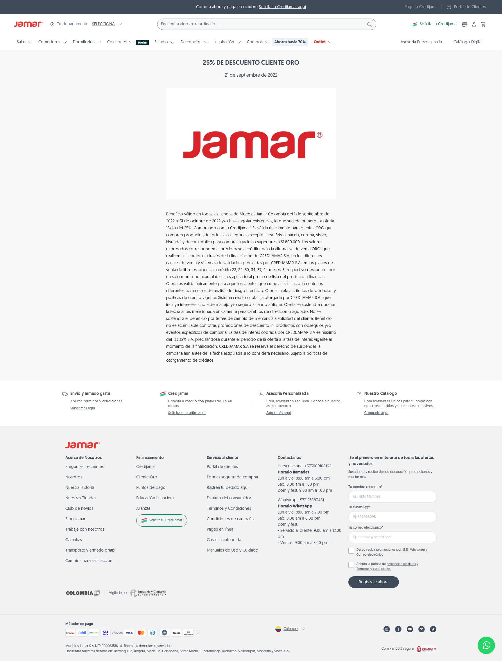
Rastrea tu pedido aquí (227, 488)
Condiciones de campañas (231, 519)
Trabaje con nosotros (84, 529)
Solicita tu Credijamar (439, 24)
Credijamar (146, 467)
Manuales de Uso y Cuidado (232, 550)
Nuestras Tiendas (80, 498)
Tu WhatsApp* (359, 507)
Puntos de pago (151, 488)
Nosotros (73, 477)
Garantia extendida (224, 540)
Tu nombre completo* (365, 487)
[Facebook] (398, 629)
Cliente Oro (146, 477)
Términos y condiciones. (373, 569)
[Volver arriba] (486, 626)
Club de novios (79, 509)
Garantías (73, 540)
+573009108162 (317, 466)
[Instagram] (386, 629)
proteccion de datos (401, 564)
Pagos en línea (220, 529)
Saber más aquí (82, 408)
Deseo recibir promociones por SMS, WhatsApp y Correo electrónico (392, 552)
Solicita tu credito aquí (187, 413)
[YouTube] (409, 629)
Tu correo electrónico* (365, 527)
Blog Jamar (75, 519)
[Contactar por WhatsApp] (486, 645)
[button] (483, 24)
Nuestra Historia (79, 488)
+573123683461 (311, 500)
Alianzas (143, 509)
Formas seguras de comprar (233, 477)
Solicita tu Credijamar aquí (282, 7)
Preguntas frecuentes (84, 467)
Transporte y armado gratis (90, 550)
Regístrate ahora (373, 582)
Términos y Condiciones (229, 509)
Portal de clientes (222, 467)
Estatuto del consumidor (229, 498)
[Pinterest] (421, 629)
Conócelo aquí (376, 413)
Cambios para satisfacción (88, 561)
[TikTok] (433, 629)
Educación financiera (155, 498)
